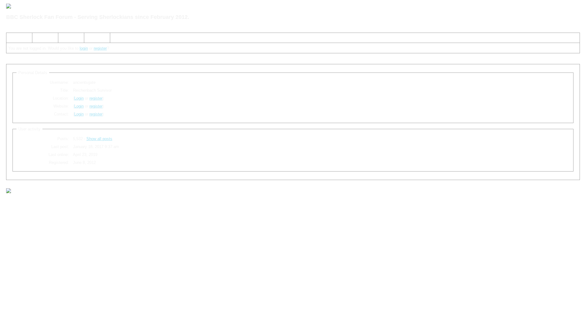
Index (14, 39)
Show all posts (99, 138)
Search (41, 39)
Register (68, 39)
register (100, 48)
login (84, 48)
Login (91, 39)
